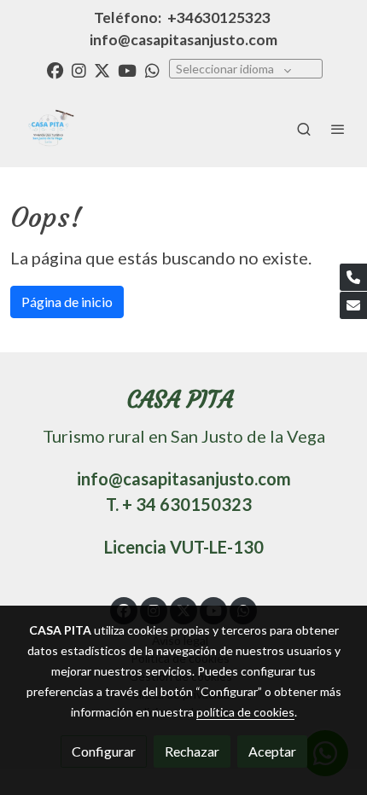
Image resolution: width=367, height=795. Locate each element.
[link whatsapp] (152, 69)
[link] (47, 129)
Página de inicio (67, 301)
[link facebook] (55, 69)
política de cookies (245, 712)
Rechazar (192, 751)
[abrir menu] (338, 128)
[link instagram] (79, 69)
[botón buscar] (303, 128)
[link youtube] (127, 69)
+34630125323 (219, 17)
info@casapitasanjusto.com (183, 40)
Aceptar (272, 751)
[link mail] (353, 305)
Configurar (104, 751)
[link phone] (353, 277)
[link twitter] (102, 69)
